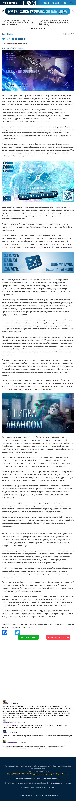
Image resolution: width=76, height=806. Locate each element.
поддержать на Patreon (58, 637)
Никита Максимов (7, 34)
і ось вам (59, 783)
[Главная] (29, 3)
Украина (7, 48)
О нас (63, 2)
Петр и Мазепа (9, 3)
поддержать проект (28, 637)
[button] (31, 28)
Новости (46, 2)
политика (21, 48)
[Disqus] (38, 669)
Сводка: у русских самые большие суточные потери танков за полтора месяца (57, 23)
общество (13, 48)
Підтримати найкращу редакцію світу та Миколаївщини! (38, 778)
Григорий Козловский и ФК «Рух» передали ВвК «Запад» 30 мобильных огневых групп (20, 23)
